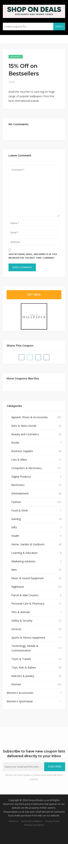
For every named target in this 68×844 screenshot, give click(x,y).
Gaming (16, 519)
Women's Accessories (20, 693)
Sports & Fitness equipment (28, 637)
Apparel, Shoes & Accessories (29, 417)
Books (15, 442)
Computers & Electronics (26, 468)
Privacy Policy (52, 821)
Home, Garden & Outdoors (28, 544)
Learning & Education (24, 553)
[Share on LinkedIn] (38, 357)
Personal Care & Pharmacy (27, 603)
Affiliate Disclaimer (34, 824)
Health (15, 536)
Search (59, 26)
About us (14, 821)
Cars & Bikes (19, 459)
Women (16, 684)
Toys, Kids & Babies (23, 667)
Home (11, 82)
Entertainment (20, 493)
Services (16, 629)
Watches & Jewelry (22, 676)
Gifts (14, 527)
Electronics (18, 485)
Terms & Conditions (32, 821)
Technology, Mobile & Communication (24, 648)
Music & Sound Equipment (27, 578)
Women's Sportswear (20, 701)
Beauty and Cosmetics (25, 434)
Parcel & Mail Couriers (25, 595)
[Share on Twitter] (30, 357)
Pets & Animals (20, 612)
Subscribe (55, 766)
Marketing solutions (23, 561)
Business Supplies (22, 451)
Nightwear (17, 586)
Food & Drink (19, 510)
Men (14, 569)
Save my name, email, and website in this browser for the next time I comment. (32, 256)
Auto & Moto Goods (23, 425)
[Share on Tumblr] (46, 357)
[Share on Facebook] (21, 357)
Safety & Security (21, 620)
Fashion (16, 502)
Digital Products (21, 476)
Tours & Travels (21, 659)
